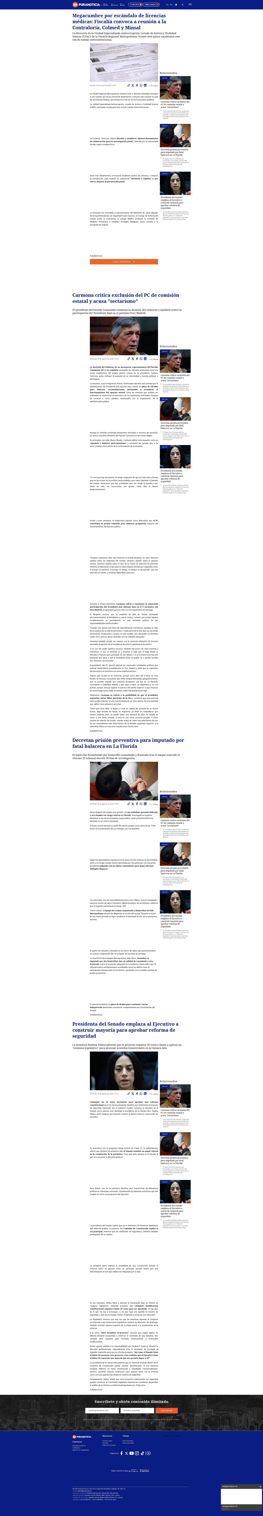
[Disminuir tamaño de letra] (171, 4)
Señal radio (150, 5)
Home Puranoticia (127, 1441)
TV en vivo (134, 5)
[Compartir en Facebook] (137, 85)
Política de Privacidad (108, 1445)
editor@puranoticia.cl (78, 1445)
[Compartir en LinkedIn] (146, 85)
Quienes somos (107, 1441)
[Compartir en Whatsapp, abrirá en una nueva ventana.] (142, 85)
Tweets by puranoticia (171, 1436)
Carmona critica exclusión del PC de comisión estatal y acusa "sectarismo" (175, 104)
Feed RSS (105, 1443)
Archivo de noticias (128, 1443)
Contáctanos (76, 1448)
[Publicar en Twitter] (133, 85)
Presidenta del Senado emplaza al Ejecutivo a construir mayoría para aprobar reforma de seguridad (172, 202)
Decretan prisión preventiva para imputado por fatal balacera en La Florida (174, 152)
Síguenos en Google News (80, 1450)
